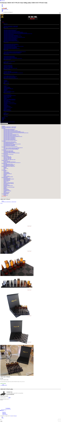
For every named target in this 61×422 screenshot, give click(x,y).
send (9, 397)
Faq (2, 120)
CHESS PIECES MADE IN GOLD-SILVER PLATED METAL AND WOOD (14, 37)
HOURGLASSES (6, 113)
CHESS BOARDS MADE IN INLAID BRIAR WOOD (11, 44)
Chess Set (5, 23)
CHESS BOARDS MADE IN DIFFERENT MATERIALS (12, 48)
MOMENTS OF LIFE (7, 109)
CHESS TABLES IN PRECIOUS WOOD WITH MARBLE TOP (13, 52)
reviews (3, 119)
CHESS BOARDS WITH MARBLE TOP (9, 45)
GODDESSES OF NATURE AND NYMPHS (10, 103)
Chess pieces (6, 27)
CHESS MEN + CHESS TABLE (8, 67)
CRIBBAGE (5, 81)
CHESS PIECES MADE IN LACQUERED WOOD (11, 38)
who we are (3, 117)
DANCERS (5, 104)
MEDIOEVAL (6, 89)
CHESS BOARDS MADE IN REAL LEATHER (9, 144)
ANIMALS (5, 191)
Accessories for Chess (7, 59)
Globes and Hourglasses (7, 110)
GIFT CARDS (6, 116)
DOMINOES (5, 80)
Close (1, 421)
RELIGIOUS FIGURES (7, 101)
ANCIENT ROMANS (7, 87)
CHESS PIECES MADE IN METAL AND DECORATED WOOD (13, 36)
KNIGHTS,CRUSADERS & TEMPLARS (9, 183)
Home (3, 21)
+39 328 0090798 (10, 394)
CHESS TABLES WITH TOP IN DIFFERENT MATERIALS (11, 149)
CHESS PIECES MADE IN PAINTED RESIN (10, 39)
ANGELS (5, 86)
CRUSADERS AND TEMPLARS (8, 88)
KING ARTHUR (6, 100)
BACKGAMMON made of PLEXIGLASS (9, 77)
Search (9, 123)
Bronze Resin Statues (7, 92)
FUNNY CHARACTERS (7, 192)
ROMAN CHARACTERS (7, 96)
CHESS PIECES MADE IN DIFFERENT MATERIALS (10, 140)
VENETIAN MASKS (6, 189)
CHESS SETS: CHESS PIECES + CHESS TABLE (11, 26)
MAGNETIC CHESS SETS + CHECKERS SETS (10, 161)
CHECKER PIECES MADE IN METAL (8, 151)
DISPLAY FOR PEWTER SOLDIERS (9, 91)
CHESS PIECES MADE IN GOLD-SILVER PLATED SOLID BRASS (12, 131)
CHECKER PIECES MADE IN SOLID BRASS (10, 57)
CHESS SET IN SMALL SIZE (8, 65)
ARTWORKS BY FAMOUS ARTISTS (9, 102)
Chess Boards (6, 41)
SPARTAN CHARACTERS (7, 180)
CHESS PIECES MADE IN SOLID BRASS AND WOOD (12, 31)
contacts (10, 121)
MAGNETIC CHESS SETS (7, 71)
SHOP (3, 22)
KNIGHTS (5, 90)
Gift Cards (6, 114)
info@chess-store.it (3, 409)
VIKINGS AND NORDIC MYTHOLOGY (10, 99)
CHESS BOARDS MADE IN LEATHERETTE (10, 47)
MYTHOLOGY (6, 85)
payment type (4, 413)
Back (1, 203)
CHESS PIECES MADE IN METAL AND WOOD (11, 35)
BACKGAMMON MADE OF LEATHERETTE (10, 76)
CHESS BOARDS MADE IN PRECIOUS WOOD (10, 141)
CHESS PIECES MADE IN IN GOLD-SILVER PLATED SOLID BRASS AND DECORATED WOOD (18, 33)
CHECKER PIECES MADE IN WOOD (9, 56)
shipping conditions (4, 414)
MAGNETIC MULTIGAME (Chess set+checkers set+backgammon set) (13, 72)
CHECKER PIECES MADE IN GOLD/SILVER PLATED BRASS (13, 58)
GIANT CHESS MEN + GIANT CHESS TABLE (10, 68)
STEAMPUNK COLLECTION (8, 107)
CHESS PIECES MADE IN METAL (9, 34)
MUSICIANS (5, 186)
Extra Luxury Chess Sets (5, 155)
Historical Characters (6, 97)
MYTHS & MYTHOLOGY (7, 94)
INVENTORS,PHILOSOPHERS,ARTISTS (10, 95)
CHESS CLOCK (6, 62)
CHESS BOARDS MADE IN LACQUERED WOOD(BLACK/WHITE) (14, 46)
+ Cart (1, 385)
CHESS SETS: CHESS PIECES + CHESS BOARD (9, 126)
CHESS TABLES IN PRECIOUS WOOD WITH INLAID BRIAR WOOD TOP (15, 51)
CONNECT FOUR (6, 168)
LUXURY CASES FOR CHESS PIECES (9, 61)
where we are (4, 118)
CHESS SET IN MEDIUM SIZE (8, 157)
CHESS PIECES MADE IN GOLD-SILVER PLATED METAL (11, 134)
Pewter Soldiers (6, 83)
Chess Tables (6, 49)
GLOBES (5, 112)
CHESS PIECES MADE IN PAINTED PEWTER (10, 40)
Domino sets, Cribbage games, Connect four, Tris (8, 166)
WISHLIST (5, 385)
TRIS (4, 82)
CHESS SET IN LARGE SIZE (8, 66)
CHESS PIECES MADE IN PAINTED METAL (9, 137)
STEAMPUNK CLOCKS (7, 106)
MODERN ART (6, 105)
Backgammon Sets (7, 73)
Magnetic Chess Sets (4, 160)
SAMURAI (5, 98)
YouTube (2, 410)
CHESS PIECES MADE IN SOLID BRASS (10, 30)
